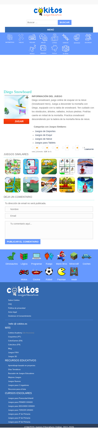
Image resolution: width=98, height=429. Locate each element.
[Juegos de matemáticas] (10, 38)
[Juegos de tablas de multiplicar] (21, 38)
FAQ (10, 304)
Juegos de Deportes (45, 131)
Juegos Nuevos (14, 381)
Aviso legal (12, 312)
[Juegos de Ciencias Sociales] (77, 38)
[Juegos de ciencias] (65, 38)
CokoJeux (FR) (14, 345)
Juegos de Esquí (43, 135)
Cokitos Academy (15, 333)
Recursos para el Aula (17, 389)
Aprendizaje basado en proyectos (21, 365)
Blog (10, 349)
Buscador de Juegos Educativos (21, 373)
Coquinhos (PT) (14, 337)
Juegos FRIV (13, 352)
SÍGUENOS (49, 2)
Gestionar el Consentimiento (19, 316)
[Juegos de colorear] (88, 38)
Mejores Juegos (14, 377)
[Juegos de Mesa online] (65, 49)
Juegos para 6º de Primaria (19, 422)
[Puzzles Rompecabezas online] (54, 49)
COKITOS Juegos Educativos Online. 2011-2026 (49, 427)
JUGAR (17, 121)
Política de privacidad (16, 308)
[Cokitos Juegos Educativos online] (49, 11)
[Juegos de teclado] (32, 38)
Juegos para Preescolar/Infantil (20, 398)
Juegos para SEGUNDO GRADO (21, 406)
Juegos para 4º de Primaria (19, 414)
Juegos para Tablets (45, 142)
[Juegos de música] (32, 49)
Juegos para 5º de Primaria (19, 418)
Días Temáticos (14, 369)
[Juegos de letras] (54, 38)
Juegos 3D (12, 356)
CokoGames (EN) (15, 341)
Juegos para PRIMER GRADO (20, 402)
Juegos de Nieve (43, 139)
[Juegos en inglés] (43, 38)
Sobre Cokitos (14, 300)
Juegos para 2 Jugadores (18, 385)
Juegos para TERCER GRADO (20, 410)
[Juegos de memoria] (43, 49)
